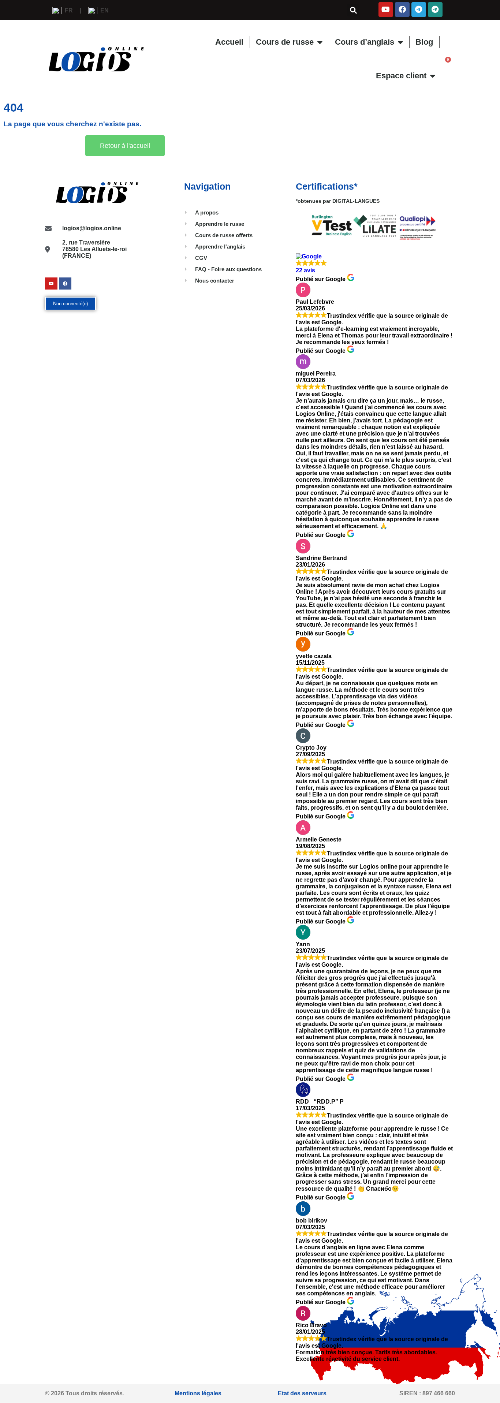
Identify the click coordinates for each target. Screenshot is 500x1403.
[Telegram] (418, 9)
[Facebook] (402, 9)
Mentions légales (198, 1393)
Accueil (229, 41)
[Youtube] (385, 9)
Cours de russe (285, 41)
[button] (353, 10)
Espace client (401, 75)
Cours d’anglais (364, 41)
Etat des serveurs (302, 1393)
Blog (424, 41)
